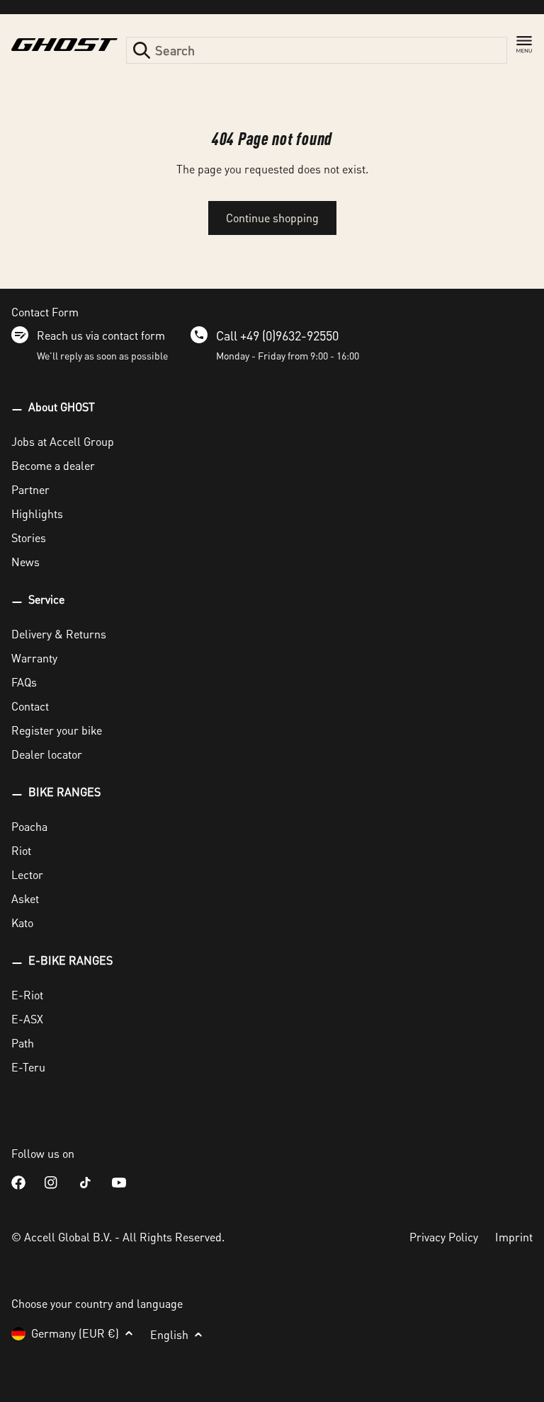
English (169, 1334)
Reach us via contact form (101, 335)
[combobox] (316, 50)
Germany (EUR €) (75, 1333)
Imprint (514, 1236)
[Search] (141, 50)
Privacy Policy (443, 1236)
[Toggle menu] (524, 44)
